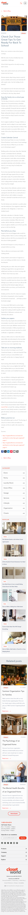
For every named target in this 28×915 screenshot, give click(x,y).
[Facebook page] (2, 843)
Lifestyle (23, 33)
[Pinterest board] (17, 843)
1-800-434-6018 (6, 822)
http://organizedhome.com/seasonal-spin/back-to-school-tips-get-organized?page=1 (13, 438)
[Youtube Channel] (14, 843)
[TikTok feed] (8, 843)
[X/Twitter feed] (11, 843)
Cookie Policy (22, 880)
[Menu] (25, 3)
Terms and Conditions (6, 880)
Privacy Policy (15, 880)
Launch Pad (4, 407)
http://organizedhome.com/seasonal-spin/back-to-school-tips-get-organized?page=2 (13, 445)
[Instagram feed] (5, 843)
